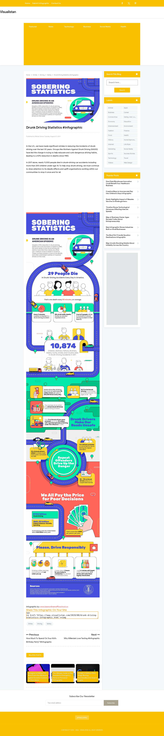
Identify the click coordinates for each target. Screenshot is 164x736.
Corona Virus (112, 117)
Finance (126, 131)
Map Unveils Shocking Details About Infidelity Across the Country (120, 244)
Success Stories (129, 153)
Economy (111, 122)
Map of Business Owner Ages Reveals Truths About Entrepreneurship (117, 219)
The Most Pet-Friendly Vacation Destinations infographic (118, 236)
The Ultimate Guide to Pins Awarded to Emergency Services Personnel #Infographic (63, 676)
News (51, 27)
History (110, 140)
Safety (49, 624)
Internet (111, 144)
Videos (110, 163)
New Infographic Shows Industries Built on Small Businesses (119, 228)
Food (110, 135)
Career (126, 112)
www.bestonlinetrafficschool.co (54, 607)
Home (27, 3)
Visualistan (84, 730)
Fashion (111, 131)
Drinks (30, 624)
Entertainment (113, 126)
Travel (126, 158)
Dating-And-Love (130, 117)
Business (87, 27)
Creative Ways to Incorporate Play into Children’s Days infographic (119, 192)
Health (123, 27)
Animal (110, 108)
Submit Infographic (40, 3)
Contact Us (56, 3)
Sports (110, 153)
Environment (128, 126)
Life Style (127, 144)
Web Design (128, 163)
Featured (33, 27)
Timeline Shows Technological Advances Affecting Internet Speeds (117, 209)
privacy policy (82, 718)
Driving (39, 624)
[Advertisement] (82, 48)
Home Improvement (130, 140)
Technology (69, 27)
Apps (126, 108)
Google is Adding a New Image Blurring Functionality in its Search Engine (87, 676)
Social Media (105, 27)
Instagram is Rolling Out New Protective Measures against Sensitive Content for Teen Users (38, 676)
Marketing (111, 149)
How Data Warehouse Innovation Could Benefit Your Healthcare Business (119, 183)
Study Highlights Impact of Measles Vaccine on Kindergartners (120, 200)
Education (127, 122)
